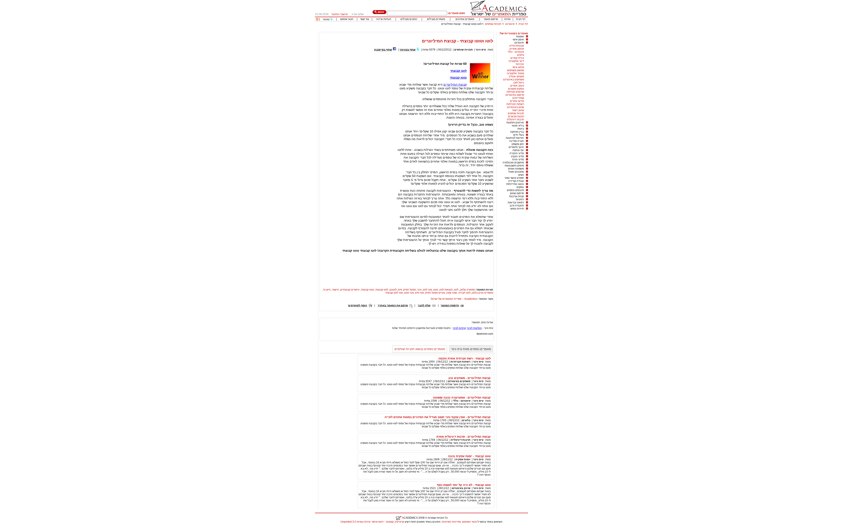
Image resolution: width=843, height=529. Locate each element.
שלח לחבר (424, 305)
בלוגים (520, 54)
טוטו (435, 289)
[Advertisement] (448, 30)
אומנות (520, 36)
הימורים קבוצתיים (350, 289)
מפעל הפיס (409, 289)
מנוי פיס (419, 292)
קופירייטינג (518, 97)
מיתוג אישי (518, 67)
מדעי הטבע (517, 156)
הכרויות (520, 64)
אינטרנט (510, 23)
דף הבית (520, 19)
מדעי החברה (517, 153)
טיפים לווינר (459, 328)
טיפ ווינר (481, 49)
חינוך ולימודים (516, 147)
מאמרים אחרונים (465, 19)
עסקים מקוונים (516, 88)
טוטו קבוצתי (458, 77)
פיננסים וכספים (515, 190)
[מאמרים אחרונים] (317, 19)
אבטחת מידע (516, 45)
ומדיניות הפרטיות (451, 521)
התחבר (335, 14)
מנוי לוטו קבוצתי (394, 292)
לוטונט (393, 289)
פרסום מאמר (491, 19)
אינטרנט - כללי (516, 51)
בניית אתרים (517, 58)
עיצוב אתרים (517, 85)
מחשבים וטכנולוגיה (513, 162)
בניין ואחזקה (517, 131)
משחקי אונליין (516, 76)
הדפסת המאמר (450, 305)
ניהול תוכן (518, 82)
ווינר (419, 289)
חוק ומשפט (518, 144)
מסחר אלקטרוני (515, 73)
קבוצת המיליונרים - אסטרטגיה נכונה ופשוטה (462, 397)
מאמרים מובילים (436, 19)
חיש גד (327, 289)
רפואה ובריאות (516, 202)
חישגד (335, 289)
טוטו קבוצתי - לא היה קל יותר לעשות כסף (464, 485)
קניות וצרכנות (516, 196)
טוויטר (326, 19)
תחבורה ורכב (517, 205)
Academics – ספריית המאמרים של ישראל (454, 298)
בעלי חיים (518, 134)
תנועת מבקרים (516, 116)
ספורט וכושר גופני (514, 177)
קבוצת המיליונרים (455, 84)
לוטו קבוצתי (458, 70)
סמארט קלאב (467, 289)
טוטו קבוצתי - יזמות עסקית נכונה (469, 456)
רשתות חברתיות (515, 104)
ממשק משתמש (515, 70)
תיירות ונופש (517, 208)
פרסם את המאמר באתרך (393, 305)
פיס (400, 289)
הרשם (344, 14)
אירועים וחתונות (515, 122)
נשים (521, 174)
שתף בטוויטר (408, 49)
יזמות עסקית (462, 459)
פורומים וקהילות (515, 91)
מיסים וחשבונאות (514, 165)
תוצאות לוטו (446, 289)
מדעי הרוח (518, 159)
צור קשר (364, 19)
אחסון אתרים (517, 48)
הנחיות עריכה (383, 19)
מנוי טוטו (409, 292)
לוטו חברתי (464, 292)
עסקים (520, 187)
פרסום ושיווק (517, 193)
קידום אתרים (517, 101)
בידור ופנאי (518, 125)
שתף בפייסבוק (383, 49)
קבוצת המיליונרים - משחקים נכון (470, 378)
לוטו (456, 289)
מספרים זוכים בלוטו (482, 292)
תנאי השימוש (469, 521)
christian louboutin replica (17, 527)
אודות (507, 19)
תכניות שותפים (493, 23)
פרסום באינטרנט (514, 94)
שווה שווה (451, 292)
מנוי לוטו (427, 289)
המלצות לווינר (474, 328)
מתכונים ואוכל (516, 171)
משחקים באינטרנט (513, 79)
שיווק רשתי (518, 110)
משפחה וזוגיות (516, 168)
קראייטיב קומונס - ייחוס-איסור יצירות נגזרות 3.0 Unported (372, 521)
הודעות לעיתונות (515, 137)
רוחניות (520, 199)
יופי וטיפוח (518, 150)
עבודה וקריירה (516, 180)
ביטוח (520, 128)
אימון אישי (518, 39)
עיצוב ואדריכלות (515, 184)
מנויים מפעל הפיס (435, 292)
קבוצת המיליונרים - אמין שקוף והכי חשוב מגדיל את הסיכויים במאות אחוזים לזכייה (438, 417)
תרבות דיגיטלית (515, 119)
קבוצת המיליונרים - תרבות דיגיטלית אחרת (463, 436)
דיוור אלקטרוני (516, 61)
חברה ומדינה (516, 141)
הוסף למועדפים (357, 305)
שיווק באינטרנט (515, 107)
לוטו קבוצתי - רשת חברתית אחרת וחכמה (464, 358)
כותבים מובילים (408, 19)
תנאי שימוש (346, 19)
